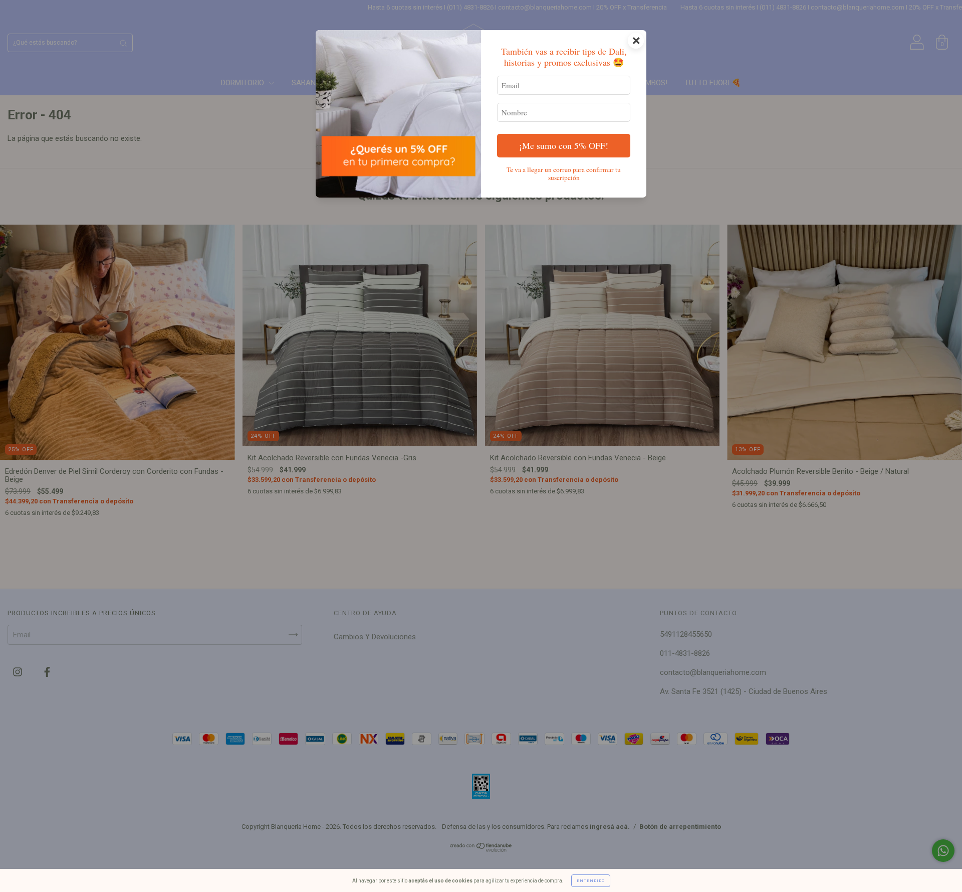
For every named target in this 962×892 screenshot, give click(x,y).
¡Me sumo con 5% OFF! (563, 145)
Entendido (591, 880)
